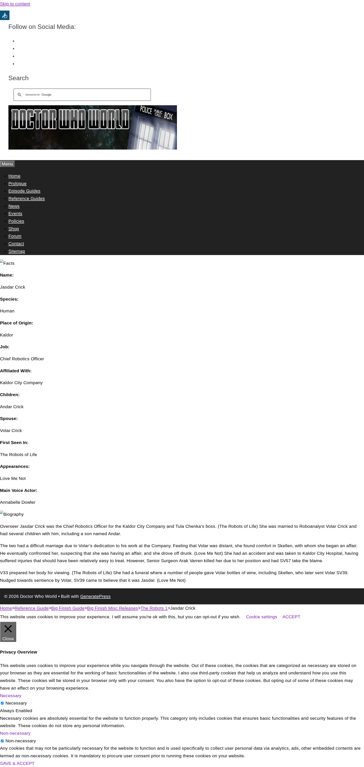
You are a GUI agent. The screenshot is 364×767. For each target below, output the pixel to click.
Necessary (16, 703)
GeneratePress (95, 596)
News (14, 206)
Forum (14, 236)
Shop (13, 228)
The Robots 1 (154, 608)
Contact (16, 243)
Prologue (17, 183)
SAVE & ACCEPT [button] (17, 763)
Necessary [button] (10, 695)
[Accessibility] (4, 15)
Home (14, 175)
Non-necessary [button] (15, 733)
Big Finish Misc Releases (112, 608)
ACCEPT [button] (291, 616)
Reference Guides (26, 198)
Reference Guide (32, 608)
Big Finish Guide (67, 608)
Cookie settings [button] (261, 616)
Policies (16, 221)
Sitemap (16, 251)
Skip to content (15, 3)
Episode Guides (24, 190)
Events (15, 213)
